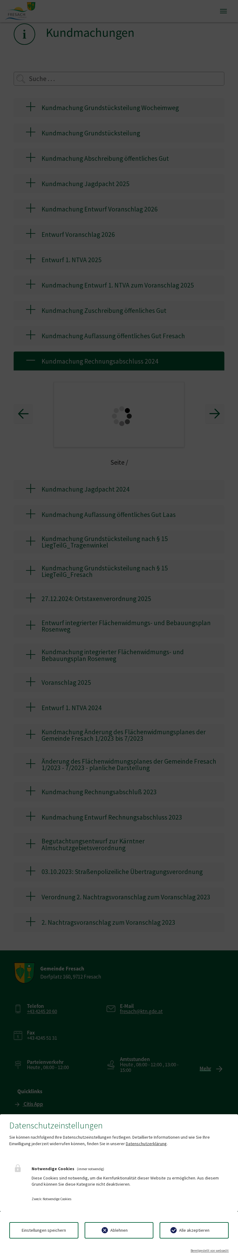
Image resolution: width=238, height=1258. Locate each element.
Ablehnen (119, 1230)
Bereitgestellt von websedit (210, 1250)
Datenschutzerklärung (146, 1143)
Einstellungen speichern (44, 1230)
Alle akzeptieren (194, 1230)
